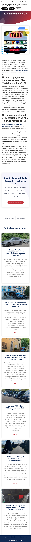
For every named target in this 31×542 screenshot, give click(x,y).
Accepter (5, 8)
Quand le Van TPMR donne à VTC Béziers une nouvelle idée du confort (15, 408)
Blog (26, 537)
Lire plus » (15, 280)
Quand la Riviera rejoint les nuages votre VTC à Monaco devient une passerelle (15, 507)
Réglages (19, 5)
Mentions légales (19, 537)
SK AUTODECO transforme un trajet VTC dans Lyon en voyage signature (15, 304)
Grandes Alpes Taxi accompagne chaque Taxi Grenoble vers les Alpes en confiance (15, 253)
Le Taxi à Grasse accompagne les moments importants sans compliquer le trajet (15, 357)
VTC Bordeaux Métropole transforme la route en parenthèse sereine (15, 459)
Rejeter (11, 8)
